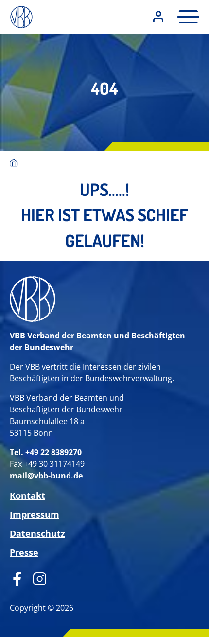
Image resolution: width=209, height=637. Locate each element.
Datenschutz (37, 533)
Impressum (34, 514)
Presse (24, 552)
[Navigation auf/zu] (185, 17)
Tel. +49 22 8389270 (46, 452)
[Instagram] (36, 577)
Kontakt (27, 495)
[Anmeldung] (158, 17)
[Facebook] (17, 577)
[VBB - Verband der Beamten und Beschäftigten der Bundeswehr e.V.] (14, 163)
